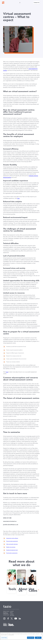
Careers (12, 614)
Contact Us (36, 2)
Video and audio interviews (12, 544)
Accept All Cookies (31, 637)
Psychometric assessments (11, 553)
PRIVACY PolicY (6, 611)
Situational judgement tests (12, 550)
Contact (12, 611)
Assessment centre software (12, 538)
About (11, 612)
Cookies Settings (4, 637)
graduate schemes (33, 175)
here (18, 198)
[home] (3, 3)
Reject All (38, 637)
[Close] (41, 634)
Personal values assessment (12, 541)
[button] (19, 2)
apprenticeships (7, 177)
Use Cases (12, 615)
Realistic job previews (10, 547)
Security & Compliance (5, 613)
